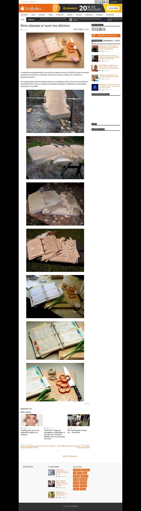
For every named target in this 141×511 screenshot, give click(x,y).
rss (96, 1)
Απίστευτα (59, 15)
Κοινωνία (83, 482)
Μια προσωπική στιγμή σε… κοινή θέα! (77, 431)
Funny (80, 473)
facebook (103, 1)
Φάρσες (82, 489)
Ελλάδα (69, 15)
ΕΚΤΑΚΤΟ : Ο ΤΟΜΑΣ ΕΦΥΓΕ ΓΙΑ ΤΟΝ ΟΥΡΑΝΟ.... (62, 493)
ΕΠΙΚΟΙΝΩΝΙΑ (33, 1)
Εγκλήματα (83, 479)
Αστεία (75, 479)
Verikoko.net (74, 506)
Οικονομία (88, 15)
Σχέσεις (76, 489)
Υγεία (22, 19)
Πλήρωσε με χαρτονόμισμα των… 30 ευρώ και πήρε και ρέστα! (62, 472)
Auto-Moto (24, 15)
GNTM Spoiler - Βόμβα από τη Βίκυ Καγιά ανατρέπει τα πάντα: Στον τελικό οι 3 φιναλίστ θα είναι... (109, 66)
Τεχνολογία (110, 15)
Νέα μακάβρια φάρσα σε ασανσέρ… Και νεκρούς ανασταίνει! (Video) (73, 446)
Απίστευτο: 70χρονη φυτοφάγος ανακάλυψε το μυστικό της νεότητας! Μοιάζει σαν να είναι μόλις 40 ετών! (54, 434)
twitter (99, 1)
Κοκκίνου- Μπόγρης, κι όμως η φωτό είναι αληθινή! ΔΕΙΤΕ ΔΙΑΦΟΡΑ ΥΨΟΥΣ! (38, 446)
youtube (106, 1)
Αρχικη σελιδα (24, 1)
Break (31, 20)
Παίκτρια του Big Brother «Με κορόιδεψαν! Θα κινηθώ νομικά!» (70, 19)
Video (51, 15)
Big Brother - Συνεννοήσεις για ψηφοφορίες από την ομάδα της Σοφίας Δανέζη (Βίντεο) (108, 47)
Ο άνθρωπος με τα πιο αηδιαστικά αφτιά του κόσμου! (30, 432)
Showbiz (42, 15)
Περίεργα (99, 15)
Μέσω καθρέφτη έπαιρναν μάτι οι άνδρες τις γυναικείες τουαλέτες (62, 483)
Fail (74, 473)
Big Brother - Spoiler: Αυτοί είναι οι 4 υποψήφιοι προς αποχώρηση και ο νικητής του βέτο (111, 19)
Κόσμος (79, 15)
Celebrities (85, 470)
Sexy (33, 15)
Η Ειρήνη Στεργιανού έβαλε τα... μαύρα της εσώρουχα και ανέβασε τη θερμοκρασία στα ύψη (109, 57)
